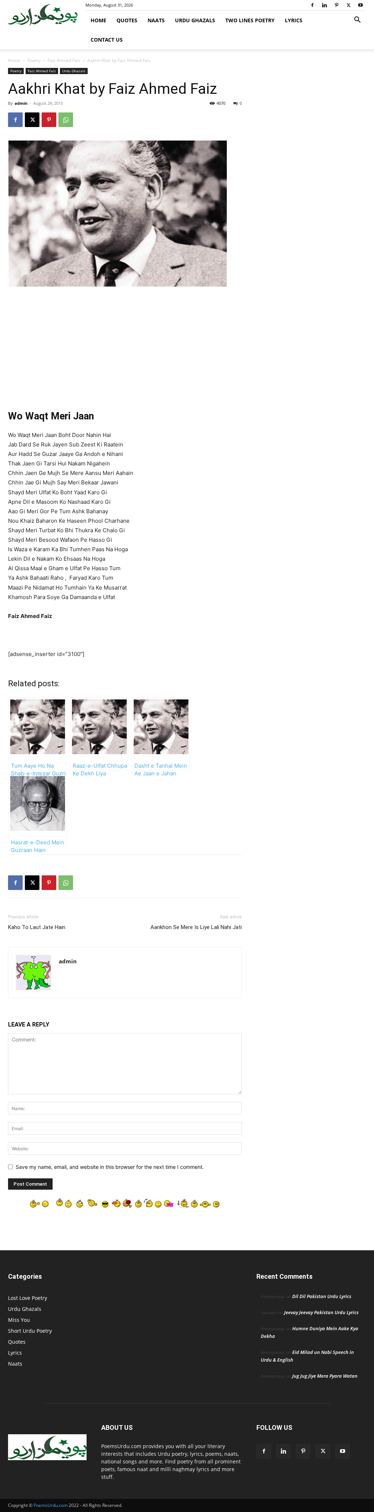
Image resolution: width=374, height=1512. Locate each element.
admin (21, 103)
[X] (348, 5)
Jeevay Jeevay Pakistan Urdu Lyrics (321, 1312)
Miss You (19, 1319)
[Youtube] (360, 5)
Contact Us (107, 39)
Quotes (127, 20)
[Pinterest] (336, 5)
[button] (357, 20)
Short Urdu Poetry (30, 1330)
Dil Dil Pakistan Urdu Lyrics (321, 1296)
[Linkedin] (324, 5)
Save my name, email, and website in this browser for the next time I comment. (110, 1167)
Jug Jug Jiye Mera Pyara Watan (325, 1376)
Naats (156, 20)
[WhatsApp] (65, 119)
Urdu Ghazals (195, 20)
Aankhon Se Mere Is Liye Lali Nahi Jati (196, 927)
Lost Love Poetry (27, 1297)
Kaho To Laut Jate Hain (36, 927)
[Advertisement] (125, 347)
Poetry (34, 60)
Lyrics (293, 20)
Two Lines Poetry (250, 20)
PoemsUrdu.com (51, 1505)
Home (98, 20)
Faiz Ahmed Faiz (63, 60)
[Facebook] (312, 5)
